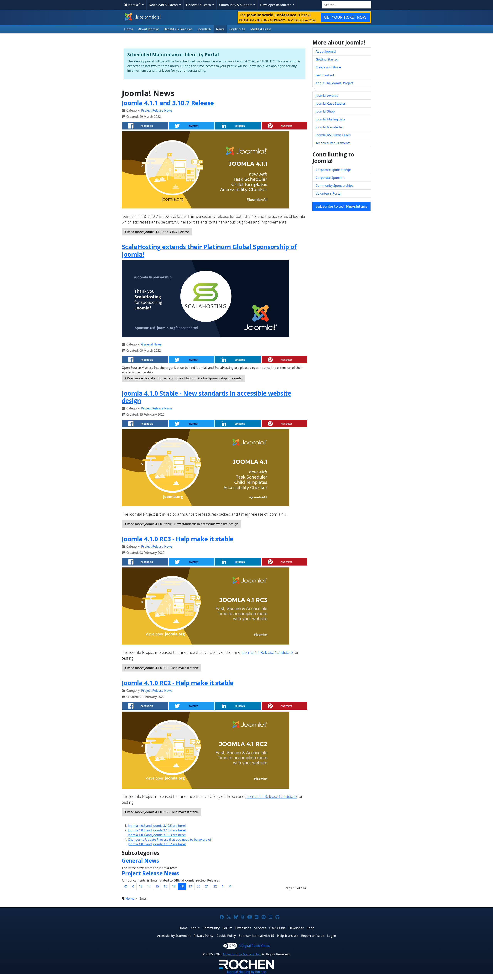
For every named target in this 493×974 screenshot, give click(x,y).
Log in (331, 936)
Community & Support (236, 5)
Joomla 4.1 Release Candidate (267, 652)
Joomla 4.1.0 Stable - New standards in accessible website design (206, 397)
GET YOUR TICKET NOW (345, 17)
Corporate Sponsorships (333, 170)
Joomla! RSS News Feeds (333, 135)
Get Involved (325, 75)
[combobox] (346, 4)
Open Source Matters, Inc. (242, 954)
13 (140, 886)
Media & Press (260, 29)
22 (215, 886)
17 (173, 886)
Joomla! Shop (325, 111)
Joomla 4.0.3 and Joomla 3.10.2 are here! (157, 844)
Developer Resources (276, 5)
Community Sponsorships (334, 185)
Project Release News (156, 110)
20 (198, 886)
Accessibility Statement (174, 936)
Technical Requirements (333, 143)
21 (207, 886)
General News (151, 344)
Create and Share (328, 67)
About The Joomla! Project (334, 83)
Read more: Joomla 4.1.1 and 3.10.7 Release (157, 232)
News (220, 29)
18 (182, 886)
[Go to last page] (230, 886)
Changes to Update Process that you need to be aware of (169, 839)
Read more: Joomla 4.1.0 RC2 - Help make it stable (162, 812)
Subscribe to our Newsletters (341, 206)
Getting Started (327, 59)
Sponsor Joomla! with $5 (256, 936)
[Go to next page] (222, 886)
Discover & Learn (199, 5)
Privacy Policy (203, 936)
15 (157, 886)
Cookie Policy (226, 936)
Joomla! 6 (204, 29)
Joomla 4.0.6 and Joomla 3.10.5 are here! (157, 826)
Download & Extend (164, 5)
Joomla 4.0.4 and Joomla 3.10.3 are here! (157, 835)
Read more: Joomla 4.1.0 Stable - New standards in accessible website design (182, 524)
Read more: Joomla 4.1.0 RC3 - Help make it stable (162, 668)
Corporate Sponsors (330, 178)
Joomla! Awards (327, 95)
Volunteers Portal (328, 193)
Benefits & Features (178, 29)
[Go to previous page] (133, 886)
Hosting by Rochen (246, 972)
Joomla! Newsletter (329, 127)
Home (128, 29)
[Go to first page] (126, 886)
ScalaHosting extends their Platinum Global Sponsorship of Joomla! (209, 250)
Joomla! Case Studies (331, 103)
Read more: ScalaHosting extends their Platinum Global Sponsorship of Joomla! (184, 378)
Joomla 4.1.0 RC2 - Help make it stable (177, 683)
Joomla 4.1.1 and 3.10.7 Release (168, 103)
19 (190, 886)
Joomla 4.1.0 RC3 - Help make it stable (177, 539)
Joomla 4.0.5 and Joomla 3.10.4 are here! (157, 830)
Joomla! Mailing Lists (330, 119)
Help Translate (287, 936)
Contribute (237, 29)
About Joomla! (148, 29)
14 (149, 886)
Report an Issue (312, 936)
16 (165, 886)
